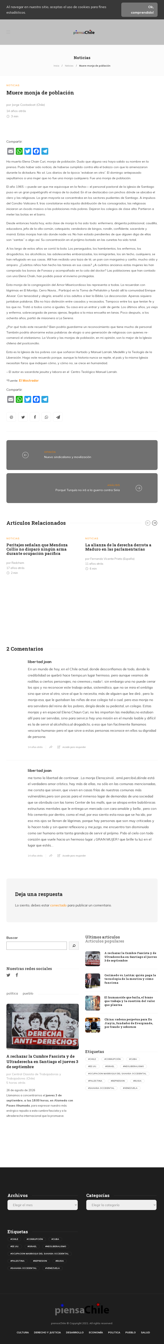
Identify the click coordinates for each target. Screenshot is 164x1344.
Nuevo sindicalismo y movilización (67, 457)
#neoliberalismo (133, 1066)
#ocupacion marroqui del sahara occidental (117, 1073)
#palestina (95, 1080)
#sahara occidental (101, 1088)
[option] (42, 554)
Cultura (23, 1332)
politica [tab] (12, 993)
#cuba (133, 1059)
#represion (118, 1080)
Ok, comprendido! (142, 10)
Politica (114, 1332)
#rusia (137, 1080)
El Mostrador (29, 381)
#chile (92, 1059)
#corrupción (112, 1059)
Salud (145, 1332)
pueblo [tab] (28, 993)
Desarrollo (75, 1332)
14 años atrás (35, 747)
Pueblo (130, 1332)
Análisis (113, 485)
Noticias (69, 65)
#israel (109, 1066)
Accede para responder (74, 747)
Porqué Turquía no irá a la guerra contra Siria (88, 490)
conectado (58, 905)
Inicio (56, 65)
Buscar (12, 937)
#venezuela (130, 1088)
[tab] (102, 937)
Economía (96, 1332)
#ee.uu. (92, 1066)
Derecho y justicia (47, 1332)
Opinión (50, 452)
